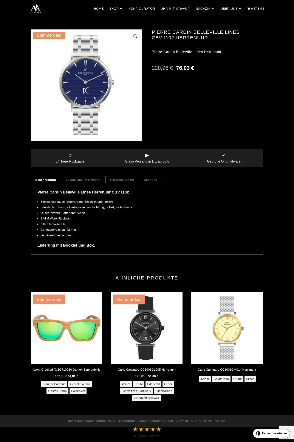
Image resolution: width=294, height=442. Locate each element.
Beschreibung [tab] (45, 179)
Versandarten (127, 420)
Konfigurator (141, 8)
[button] (135, 36)
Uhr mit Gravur (175, 8)
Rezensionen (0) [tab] (122, 179)
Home (99, 8)
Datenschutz (96, 420)
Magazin (203, 8)
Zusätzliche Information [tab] (83, 179)
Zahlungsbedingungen (156, 420)
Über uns (229, 8)
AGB (111, 420)
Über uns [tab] (150, 179)
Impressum (76, 420)
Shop (114, 8)
